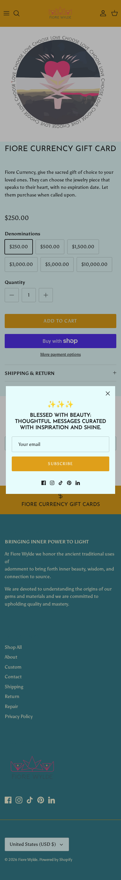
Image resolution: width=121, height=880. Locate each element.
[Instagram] (52, 483)
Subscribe (60, 463)
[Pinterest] (69, 483)
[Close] (107, 393)
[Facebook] (43, 483)
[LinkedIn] (77, 483)
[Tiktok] (60, 483)
